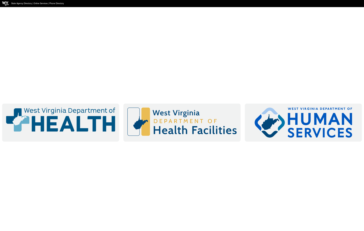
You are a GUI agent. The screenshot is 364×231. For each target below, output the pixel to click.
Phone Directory (56, 3)
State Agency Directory (21, 3)
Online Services (41, 3)
